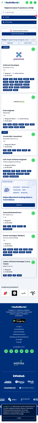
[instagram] (11, 351)
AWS (27, 124)
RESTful (17, 87)
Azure (32, 124)
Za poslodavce (19, 329)
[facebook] (6, 351)
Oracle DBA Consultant (12, 136)
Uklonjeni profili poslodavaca (19, 337)
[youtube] (16, 351)
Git (17, 81)
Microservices (25, 87)
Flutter (29, 252)
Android (10, 249)
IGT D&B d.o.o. (8, 215)
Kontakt (18, 342)
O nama (19, 327)
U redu (19, 418)
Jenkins (6, 84)
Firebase (22, 252)
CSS (15, 79)
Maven (27, 81)
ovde (21, 414)
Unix (9, 150)
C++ (14, 150)
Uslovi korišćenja (19, 332)
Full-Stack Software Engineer (15, 159)
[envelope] (32, 351)
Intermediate (7, 90)
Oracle (5, 81)
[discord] (27, 351)
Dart (5, 252)
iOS (5, 249)
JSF (14, 275)
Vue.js (27, 173)
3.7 (4, 217)
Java (32, 79)
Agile (11, 87)
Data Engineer (8, 110)
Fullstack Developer (11, 65)
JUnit (21, 81)
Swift (10, 252)
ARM (11, 84)
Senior (15, 90)
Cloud (5, 87)
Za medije (19, 339)
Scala (5, 127)
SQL (11, 79)
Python (21, 124)
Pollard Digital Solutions (12, 162)
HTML (20, 79)
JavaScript (7, 171)
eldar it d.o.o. (8, 266)
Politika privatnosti (19, 334)
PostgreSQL (11, 173)
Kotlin (15, 252)
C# (5, 226)
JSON (25, 249)
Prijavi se (19, 205)
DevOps (26, 84)
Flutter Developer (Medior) (14, 236)
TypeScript (20, 173)
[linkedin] (21, 351)
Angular (26, 79)
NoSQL (11, 81)
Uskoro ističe (28, 43)
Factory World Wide (10, 238)
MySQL (5, 79)
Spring (23, 171)
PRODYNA (6, 113)
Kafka (16, 127)
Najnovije (10, 43)
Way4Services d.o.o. (10, 139)
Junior (19, 275)
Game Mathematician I (12, 212)
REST (30, 249)
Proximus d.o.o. (8, 67)
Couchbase (18, 84)
